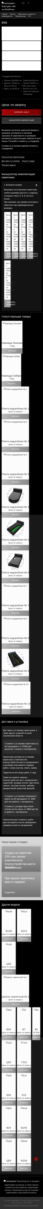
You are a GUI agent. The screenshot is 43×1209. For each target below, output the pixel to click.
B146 (24, 1127)
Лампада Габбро (11, 375)
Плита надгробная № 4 (15, 507)
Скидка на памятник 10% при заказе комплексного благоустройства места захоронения (20, 860)
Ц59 (8, 1160)
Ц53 (8, 1062)
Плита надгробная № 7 (15, 605)
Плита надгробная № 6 (15, 572)
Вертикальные (20, 16)
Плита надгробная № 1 (15, 408)
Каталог (13, 14)
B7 (24, 1029)
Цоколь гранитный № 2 (15, 996)
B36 (8, 1095)
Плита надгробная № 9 (15, 670)
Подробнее (10, 867)
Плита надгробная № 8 (15, 638)
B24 (8, 1127)
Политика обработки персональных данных (21, 1205)
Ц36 (8, 963)
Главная (5, 14)
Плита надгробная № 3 (15, 474)
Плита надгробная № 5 (15, 539)
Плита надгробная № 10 (16, 703)
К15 (24, 1095)
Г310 (24, 1062)
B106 (24, 1160)
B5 (36, 1029)
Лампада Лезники (12, 342)
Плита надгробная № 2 (15, 441)
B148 (9, 931)
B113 (24, 931)
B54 (8, 1029)
